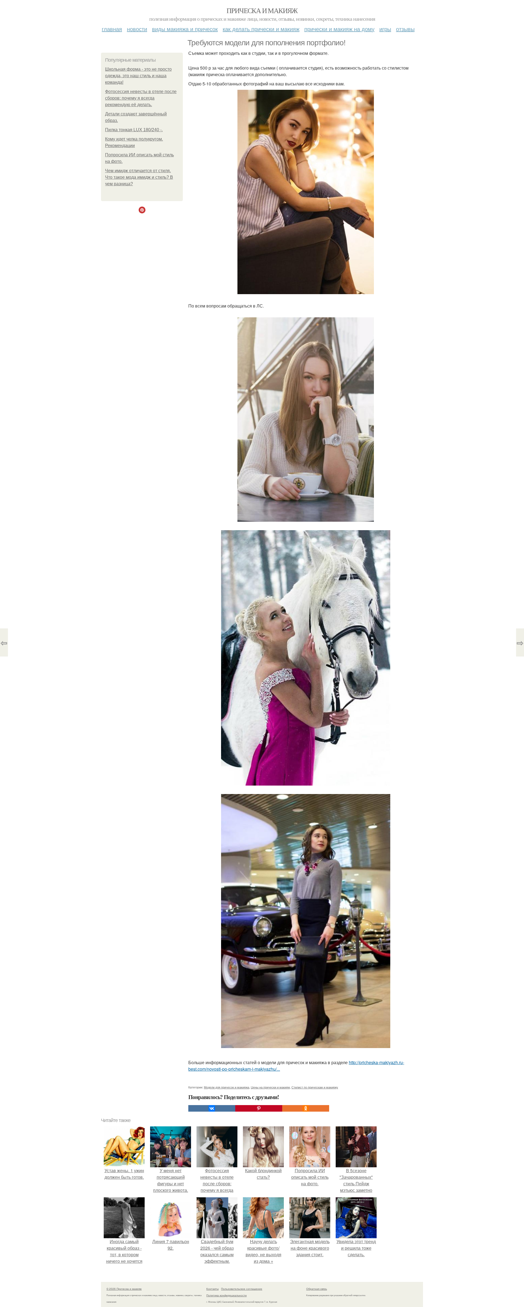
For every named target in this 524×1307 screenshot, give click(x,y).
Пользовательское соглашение (241, 1289)
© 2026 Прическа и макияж (124, 1289)
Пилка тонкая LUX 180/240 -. (134, 129)
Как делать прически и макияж (261, 29)
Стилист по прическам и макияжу (314, 1087)
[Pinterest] (258, 1108)
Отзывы (405, 29)
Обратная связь (316, 1289)
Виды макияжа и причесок (185, 29)
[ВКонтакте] (211, 1108)
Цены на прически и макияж (270, 1087)
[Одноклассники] (305, 1108)
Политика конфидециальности (226, 1295)
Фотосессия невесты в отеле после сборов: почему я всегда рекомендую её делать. (141, 98)
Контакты (212, 1289)
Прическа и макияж (262, 10)
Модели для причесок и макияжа (226, 1087)
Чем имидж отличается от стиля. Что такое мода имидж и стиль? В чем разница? (139, 177)
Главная (112, 29)
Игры (385, 29)
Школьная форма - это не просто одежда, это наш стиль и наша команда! (138, 76)
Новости (137, 29)
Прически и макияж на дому (339, 29)
